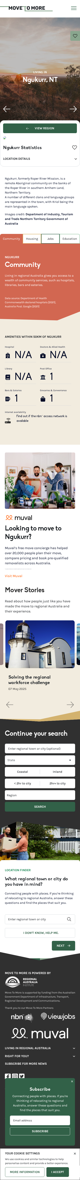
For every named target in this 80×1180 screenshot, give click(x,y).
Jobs (50, 239)
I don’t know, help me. (40, 933)
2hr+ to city (58, 783)
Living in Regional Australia (28, 1048)
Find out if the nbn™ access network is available (42, 419)
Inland (57, 771)
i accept (57, 1172)
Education (70, 239)
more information (25, 1172)
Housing (32, 239)
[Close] (75, 1153)
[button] (7, 108)
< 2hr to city (22, 783)
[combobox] (40, 748)
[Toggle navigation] (73, 9)
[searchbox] (22, 795)
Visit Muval (13, 576)
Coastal (22, 771)
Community (11, 239)
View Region (44, 128)
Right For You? (17, 1056)
